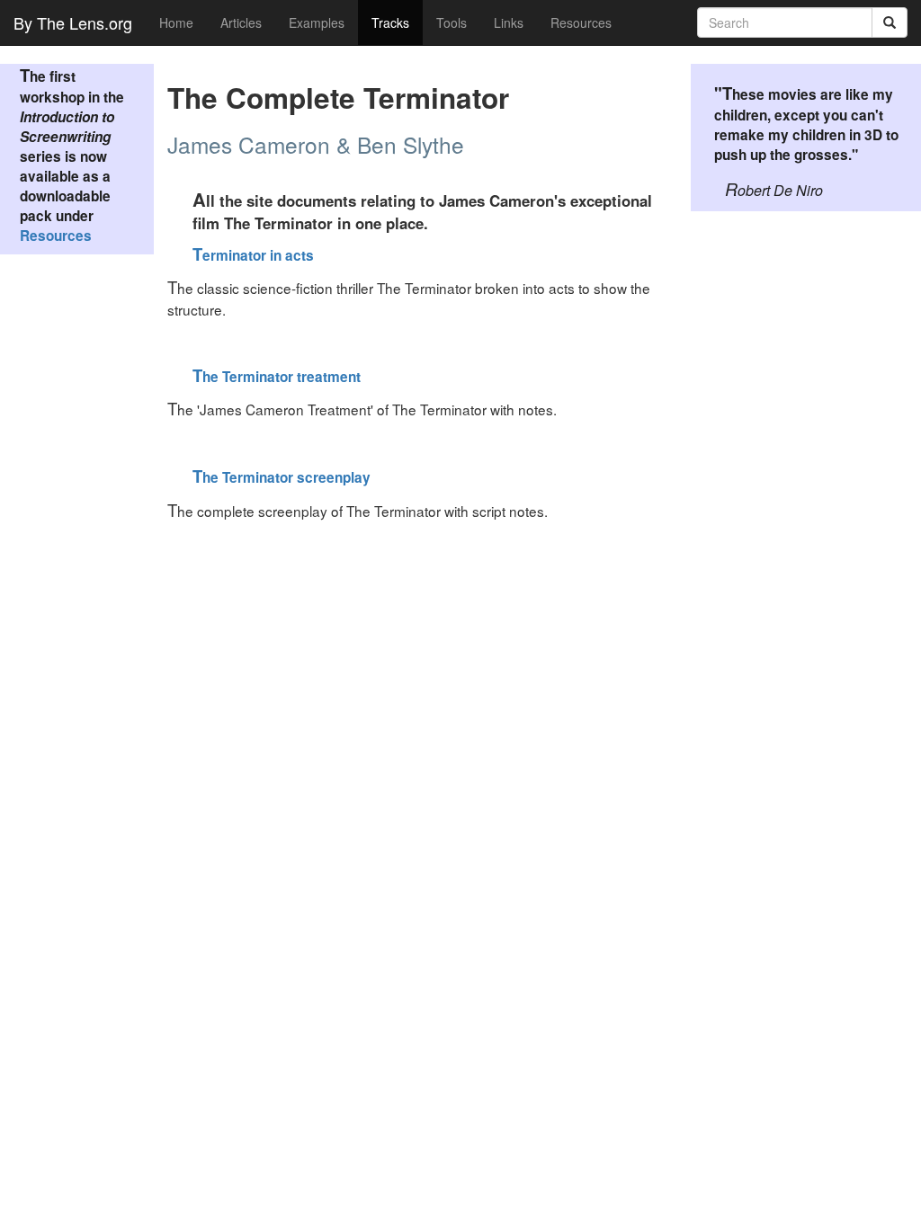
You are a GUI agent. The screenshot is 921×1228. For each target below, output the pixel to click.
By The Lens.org (72, 22)
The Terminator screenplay (281, 477)
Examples (316, 22)
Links (508, 22)
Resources (581, 22)
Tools (451, 22)
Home (176, 22)
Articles (241, 22)
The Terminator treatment (276, 377)
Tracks (390, 22)
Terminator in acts (253, 255)
